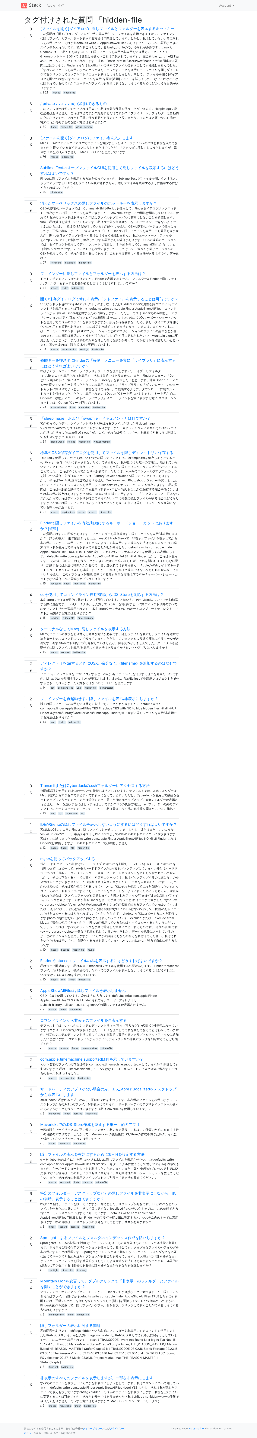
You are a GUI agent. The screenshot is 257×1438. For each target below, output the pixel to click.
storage (71, 441)
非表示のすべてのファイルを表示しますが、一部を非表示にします (96, 1378)
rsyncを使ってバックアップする (67, 859)
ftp (82, 813)
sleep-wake (57, 441)
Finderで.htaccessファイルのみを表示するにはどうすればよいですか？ (101, 960)
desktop (78, 1113)
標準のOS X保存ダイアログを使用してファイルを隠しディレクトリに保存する (106, 452)
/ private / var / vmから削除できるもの (73, 103)
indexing (81, 1270)
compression (106, 687)
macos (56, 92)
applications (68, 512)
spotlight (53, 1270)
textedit (92, 512)
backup (65, 949)
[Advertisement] (101, 756)
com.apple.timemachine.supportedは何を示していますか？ (91, 1059)
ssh (60, 813)
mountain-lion (69, 349)
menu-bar (84, 407)
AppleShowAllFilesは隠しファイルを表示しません (83, 990)
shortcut (87, 1182)
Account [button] (225, 5)
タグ (61, 5)
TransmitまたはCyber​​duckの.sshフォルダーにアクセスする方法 (95, 785)
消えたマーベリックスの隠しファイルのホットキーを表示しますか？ (98, 203)
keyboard (56, 262)
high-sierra (79, 583)
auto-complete (86, 618)
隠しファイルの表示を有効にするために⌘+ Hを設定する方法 (92, 1154)
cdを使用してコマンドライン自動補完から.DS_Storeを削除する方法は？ (102, 594)
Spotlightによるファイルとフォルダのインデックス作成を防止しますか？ (102, 1237)
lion (52, 687)
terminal (55, 618)
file (72, 847)
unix (79, 687)
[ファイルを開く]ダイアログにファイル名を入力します (86, 138)
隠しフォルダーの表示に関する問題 (70, 1325)
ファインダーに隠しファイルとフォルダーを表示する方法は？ (93, 273)
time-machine (67, 1078)
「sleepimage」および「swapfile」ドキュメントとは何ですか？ (95, 418)
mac (53, 722)
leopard (63, 1226)
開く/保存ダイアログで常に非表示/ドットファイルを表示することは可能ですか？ (109, 299)
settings (84, 349)
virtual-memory (84, 127)
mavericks (70, 262)
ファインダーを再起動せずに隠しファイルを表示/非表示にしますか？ (99, 698)
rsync (91, 949)
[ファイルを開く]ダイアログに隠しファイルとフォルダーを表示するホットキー (107, 28)
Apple (51, 5)
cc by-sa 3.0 (196, 1428)
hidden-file (69, 92)
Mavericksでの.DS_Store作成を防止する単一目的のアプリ (90, 1124)
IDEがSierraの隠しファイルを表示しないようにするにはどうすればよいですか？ (108, 824)
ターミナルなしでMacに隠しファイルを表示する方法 (85, 629)
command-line (65, 687)
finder (54, 127)
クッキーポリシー (92, 1428)
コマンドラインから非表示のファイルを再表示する (83, 1020)
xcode (81, 512)
